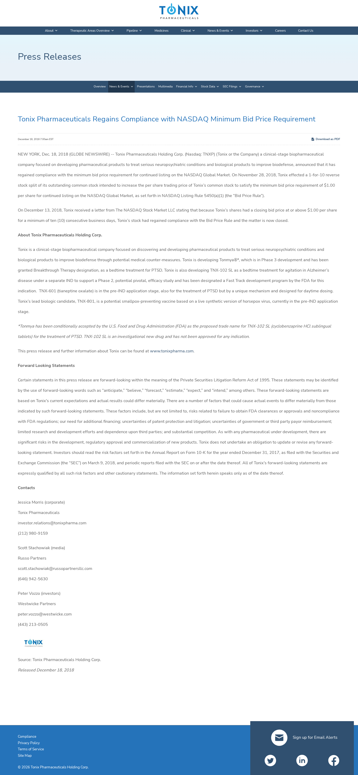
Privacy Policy (29, 743)
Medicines (161, 31)
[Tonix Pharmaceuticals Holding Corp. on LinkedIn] (302, 760)
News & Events (218, 31)
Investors (252, 31)
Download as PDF (328, 139)
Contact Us (305, 31)
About (49, 31)
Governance (252, 86)
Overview (100, 86)
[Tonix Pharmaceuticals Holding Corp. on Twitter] (270, 760)
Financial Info (184, 86)
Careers (280, 31)
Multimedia (165, 86)
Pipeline (132, 31)
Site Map (25, 755)
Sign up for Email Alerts (314, 737)
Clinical (186, 31)
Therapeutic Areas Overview (90, 31)
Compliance (27, 736)
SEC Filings (230, 86)
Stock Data (208, 86)
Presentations (146, 86)
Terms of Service (31, 749)
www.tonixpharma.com (172, 351)
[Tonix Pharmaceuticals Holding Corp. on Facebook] (333, 760)
